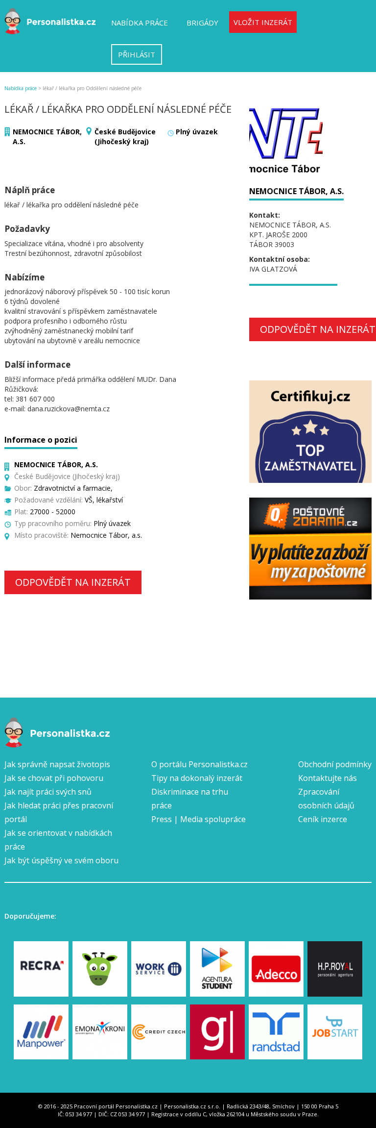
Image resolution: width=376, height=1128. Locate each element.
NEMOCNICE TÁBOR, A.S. (296, 191)
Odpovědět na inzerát (73, 582)
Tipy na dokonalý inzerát (196, 778)
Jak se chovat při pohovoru (53, 778)
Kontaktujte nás (327, 778)
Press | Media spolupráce (198, 819)
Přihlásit (136, 54)
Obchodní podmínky (335, 764)
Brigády (202, 22)
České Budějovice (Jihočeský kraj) (125, 136)
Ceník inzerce (322, 819)
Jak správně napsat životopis (57, 764)
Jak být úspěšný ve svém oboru (61, 860)
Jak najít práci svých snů (48, 791)
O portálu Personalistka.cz (199, 764)
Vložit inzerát (263, 22)
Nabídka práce (139, 22)
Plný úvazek (197, 131)
